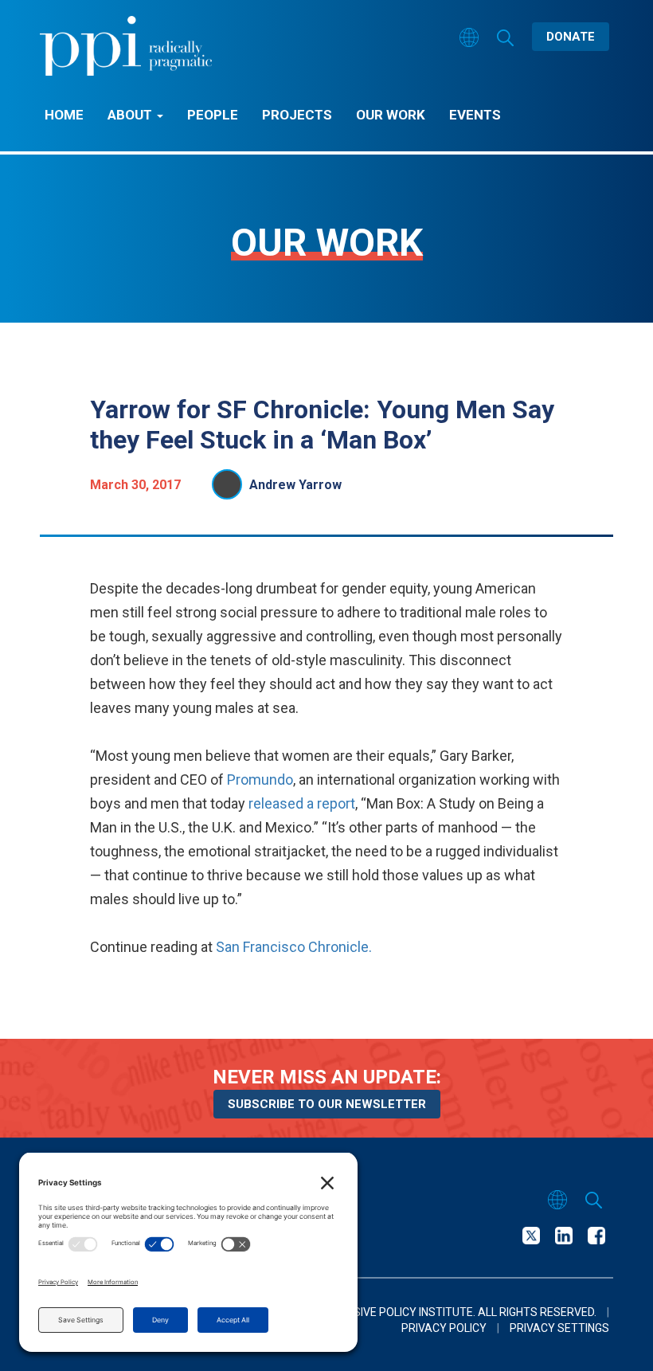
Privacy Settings (559, 1328)
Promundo (260, 779)
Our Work (390, 115)
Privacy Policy (444, 1328)
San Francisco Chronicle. (294, 946)
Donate (570, 36)
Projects (297, 115)
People (212, 115)
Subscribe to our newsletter (327, 1104)
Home (64, 115)
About (131, 115)
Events (475, 115)
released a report (301, 803)
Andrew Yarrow (295, 484)
